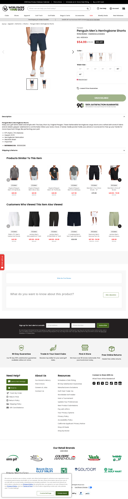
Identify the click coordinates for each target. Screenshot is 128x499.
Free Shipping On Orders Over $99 (38, 19)
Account (115, 8)
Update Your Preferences (68, 402)
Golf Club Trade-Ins (65, 391)
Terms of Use (27, 486)
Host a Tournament (65, 398)
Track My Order (16, 393)
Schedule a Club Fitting (67, 380)
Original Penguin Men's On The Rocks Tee (54, 189)
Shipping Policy (15, 404)
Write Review (82, 34)
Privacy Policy (31, 333)
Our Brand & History (43, 380)
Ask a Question (111, 295)
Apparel (10, 24)
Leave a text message (18, 381)
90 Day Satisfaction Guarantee (70, 384)
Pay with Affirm (64, 409)
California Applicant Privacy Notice (71, 423)
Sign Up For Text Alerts (93, 19)
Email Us (13, 388)
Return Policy (14, 400)
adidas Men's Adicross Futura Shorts (114, 235)
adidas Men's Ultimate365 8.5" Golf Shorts (34, 235)
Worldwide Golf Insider (66, 395)
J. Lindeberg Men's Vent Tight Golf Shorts (74, 235)
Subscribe (103, 325)
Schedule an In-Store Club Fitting (77, 2)
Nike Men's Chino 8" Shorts (114, 189)
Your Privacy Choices (81, 487)
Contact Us (39, 391)
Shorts (25, 24)
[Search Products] (88, 9)
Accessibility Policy (65, 420)
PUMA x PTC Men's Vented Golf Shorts (14, 235)
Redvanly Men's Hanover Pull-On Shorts (94, 235)
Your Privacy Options (66, 413)
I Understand (62, 493)
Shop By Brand (63, 431)
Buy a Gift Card (98, 2)
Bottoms (18, 24)
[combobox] (59, 8)
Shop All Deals (63, 427)
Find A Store (39, 384)
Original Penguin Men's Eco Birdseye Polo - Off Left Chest (74, 189)
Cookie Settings (45, 493)
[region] (37, 485)
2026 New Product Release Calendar (37, 2)
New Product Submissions (68, 405)
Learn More (64, 451)
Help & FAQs (14, 397)
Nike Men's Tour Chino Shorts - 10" (94, 189)
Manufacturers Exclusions (68, 387)
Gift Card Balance (17, 407)
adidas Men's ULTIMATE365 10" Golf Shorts (54, 235)
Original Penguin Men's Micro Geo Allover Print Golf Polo (34, 189)
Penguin (80, 28)
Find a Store (58, 2)
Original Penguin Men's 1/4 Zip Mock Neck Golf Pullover (14, 189)
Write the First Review (64, 278)
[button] (101, 8)
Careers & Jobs (41, 387)
